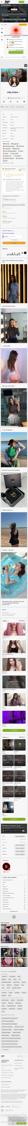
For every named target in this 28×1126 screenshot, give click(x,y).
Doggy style (15, 143)
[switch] (23, 831)
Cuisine (6, 153)
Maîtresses (16, 148)
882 (5, 753)
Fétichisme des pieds (9, 146)
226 (5, 708)
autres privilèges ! (20, 50)
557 (5, 815)
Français (21, 1056)
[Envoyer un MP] (24, 102)
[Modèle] (25, 65)
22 (16, 800)
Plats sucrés (20, 158)
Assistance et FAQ (5, 1084)
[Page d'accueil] (8, 1)
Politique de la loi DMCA (6, 1070)
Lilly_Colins (13, 971)
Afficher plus (13, 911)
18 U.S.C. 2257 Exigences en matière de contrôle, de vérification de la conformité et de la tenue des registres (14, 1115)
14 (4, 800)
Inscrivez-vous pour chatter (16, 52)
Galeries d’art (8, 156)
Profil (2, 107)
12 (16, 784)
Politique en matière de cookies (18, 1120)
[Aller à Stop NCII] (9, 1110)
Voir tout (21, 620)
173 (5, 673)
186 (5, 726)
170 (5, 656)
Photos (21, 5)
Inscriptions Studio (18, 1065)
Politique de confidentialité (6, 1065)
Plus (13, 225)
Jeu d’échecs (18, 156)
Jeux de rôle (21, 146)
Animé (21, 151)
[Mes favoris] (2, 24)
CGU (2, 1067)
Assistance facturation (6, 1087)
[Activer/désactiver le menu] (1, 2)
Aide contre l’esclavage (6, 1077)
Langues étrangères (9, 158)
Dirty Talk (7, 143)
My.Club (12, 163)
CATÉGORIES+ (5, 1049)
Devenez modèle (17, 1063)
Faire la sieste (15, 153)
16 (4, 691)
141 (5, 638)
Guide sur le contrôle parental (7, 1075)
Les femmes (7, 148)
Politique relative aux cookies (7, 1072)
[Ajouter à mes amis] (17, 102)
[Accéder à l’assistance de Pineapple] (2, 1110)
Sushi (6, 160)
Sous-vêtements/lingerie (10, 151)
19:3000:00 (19, 836)
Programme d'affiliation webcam (19, 1069)
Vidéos (15, 5)
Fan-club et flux (20, 107)
